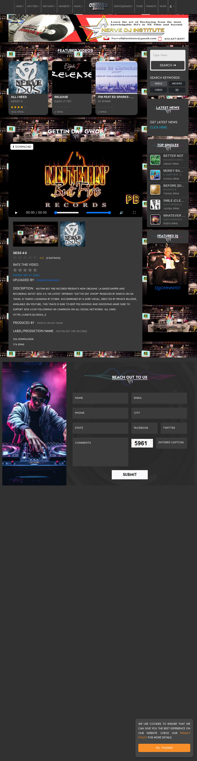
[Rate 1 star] (15, 270)
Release (61, 97)
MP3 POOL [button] (32, 6)
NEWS (163, 6)
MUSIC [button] (77, 6)
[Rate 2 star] (20, 270)
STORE (139, 6)
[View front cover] (35, 233)
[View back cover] (72, 233)
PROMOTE (151, 6)
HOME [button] (19, 6)
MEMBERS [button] (64, 6)
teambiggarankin (47, 280)
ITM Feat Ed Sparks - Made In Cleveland (130, 97)
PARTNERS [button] (48, 6)
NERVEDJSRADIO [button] (122, 6)
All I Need (19, 97)
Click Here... (160, 127)
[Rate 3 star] (25, 270)
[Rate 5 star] (35, 270)
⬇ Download (21, 147)
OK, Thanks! (164, 748)
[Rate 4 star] (30, 270)
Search (166, 65)
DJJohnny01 (168, 288)
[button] (172, 6)
